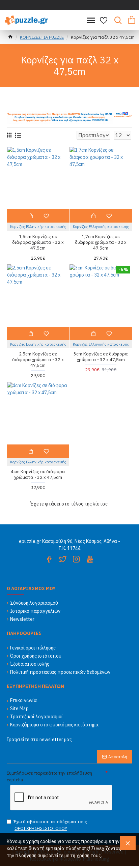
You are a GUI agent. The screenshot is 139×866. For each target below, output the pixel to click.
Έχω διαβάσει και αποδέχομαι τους (50, 825)
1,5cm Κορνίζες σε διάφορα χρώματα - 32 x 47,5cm (38, 242)
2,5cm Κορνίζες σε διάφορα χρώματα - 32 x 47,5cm (38, 359)
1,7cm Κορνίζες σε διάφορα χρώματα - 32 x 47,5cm (101, 242)
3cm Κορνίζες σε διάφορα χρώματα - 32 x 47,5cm (101, 357)
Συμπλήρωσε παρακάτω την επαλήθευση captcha (49, 776)
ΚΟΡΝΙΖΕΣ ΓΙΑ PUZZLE (42, 37)
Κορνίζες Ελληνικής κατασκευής (38, 226)
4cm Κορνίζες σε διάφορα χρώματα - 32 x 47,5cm (38, 474)
